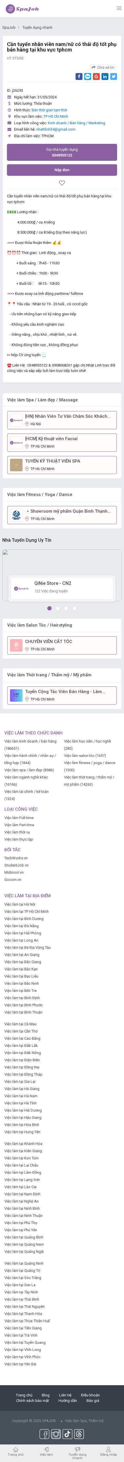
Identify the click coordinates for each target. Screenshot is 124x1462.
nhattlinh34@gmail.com (56, 129)
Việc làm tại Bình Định (22, 998)
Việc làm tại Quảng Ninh (24, 1263)
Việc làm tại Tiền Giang (23, 1328)
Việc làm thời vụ (17, 832)
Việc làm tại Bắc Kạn (21, 969)
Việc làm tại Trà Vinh (20, 1335)
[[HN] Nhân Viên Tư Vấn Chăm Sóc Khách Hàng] (16, 420)
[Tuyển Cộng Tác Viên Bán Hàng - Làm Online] (16, 695)
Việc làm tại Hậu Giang (23, 1117)
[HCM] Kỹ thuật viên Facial (51, 438)
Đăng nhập (108, 1454)
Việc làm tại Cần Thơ (20, 1031)
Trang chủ (24, 1395)
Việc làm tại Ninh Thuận (23, 1215)
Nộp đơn (62, 170)
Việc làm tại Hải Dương (23, 1110)
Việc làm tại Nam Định (22, 1194)
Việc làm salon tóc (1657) (85, 755)
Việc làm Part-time (19, 825)
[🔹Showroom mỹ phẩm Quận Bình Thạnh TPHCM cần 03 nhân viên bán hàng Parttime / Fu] (16, 515)
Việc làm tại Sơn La (19, 1285)
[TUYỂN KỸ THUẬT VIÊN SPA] (16, 465)
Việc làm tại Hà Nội (19, 904)
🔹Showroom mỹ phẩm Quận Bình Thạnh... (68, 511)
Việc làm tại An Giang (22, 955)
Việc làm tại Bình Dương (24, 919)
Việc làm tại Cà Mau (20, 1024)
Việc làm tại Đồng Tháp (23, 1074)
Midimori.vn (14, 872)
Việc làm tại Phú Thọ (20, 1223)
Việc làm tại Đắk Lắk (21, 1045)
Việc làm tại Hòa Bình (21, 1125)
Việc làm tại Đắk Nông (22, 1053)
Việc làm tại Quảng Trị (22, 1270)
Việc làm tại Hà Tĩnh (20, 1103)
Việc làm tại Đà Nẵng (21, 926)
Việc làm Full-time (18, 818)
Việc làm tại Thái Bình (21, 1299)
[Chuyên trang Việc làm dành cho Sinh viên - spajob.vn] (22, 8)
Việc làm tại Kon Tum (21, 1158)
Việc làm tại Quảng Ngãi (24, 1251)
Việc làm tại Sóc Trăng (22, 1278)
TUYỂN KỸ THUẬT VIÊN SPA (52, 461)
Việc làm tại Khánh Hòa (23, 1144)
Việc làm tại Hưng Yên (22, 1132)
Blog (46, 1395)
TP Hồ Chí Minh (56, 116)
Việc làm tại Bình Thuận (23, 1012)
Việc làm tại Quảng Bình (23, 1237)
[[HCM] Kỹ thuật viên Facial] (16, 442)
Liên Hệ (65, 1395)
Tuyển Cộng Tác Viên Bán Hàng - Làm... (65, 691)
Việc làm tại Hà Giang (22, 1089)
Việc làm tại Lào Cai (20, 1187)
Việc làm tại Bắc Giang (22, 962)
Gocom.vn (12, 879)
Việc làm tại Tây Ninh (21, 1292)
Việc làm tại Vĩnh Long (22, 1350)
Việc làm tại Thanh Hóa (23, 1314)
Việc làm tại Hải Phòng (22, 933)
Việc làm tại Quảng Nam (24, 1244)
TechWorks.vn (16, 858)
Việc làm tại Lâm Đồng (22, 1172)
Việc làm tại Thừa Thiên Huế (27, 1321)
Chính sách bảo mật (32, 1400)
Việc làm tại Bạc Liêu (21, 976)
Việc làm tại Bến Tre (20, 990)
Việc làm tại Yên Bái (20, 1364)
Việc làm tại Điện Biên (22, 1060)
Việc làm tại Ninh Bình (22, 1208)
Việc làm (46, 1454)
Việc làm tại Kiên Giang (23, 1151)
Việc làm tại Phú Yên (20, 1230)
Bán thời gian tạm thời (49, 110)
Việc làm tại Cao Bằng (22, 1038)
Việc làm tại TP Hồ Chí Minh (26, 911)
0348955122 (62, 152)
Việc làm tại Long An (21, 940)
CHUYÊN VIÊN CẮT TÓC (48, 641)
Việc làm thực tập (18, 839)
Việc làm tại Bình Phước (23, 1005)
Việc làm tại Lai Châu (21, 1165)
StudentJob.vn (16, 865)
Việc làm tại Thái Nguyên (24, 1306)
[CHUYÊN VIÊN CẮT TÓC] (16, 645)
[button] (49, 608)
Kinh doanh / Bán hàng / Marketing (76, 123)
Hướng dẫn (68, 1400)
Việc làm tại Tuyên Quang (25, 1342)
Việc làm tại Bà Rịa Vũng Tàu (27, 947)
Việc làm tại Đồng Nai (22, 1067)
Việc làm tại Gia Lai (19, 1081)
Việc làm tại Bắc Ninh (21, 983)
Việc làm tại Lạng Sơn (22, 1179)
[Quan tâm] (62, 184)
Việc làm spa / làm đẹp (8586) (29, 770)
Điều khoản (90, 1395)
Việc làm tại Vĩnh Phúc (22, 1357)
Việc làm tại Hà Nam (20, 1096)
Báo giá (93, 1400)
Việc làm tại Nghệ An (21, 1201)
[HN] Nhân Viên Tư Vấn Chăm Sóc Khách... (68, 416)
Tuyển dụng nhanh (78, 1456)
